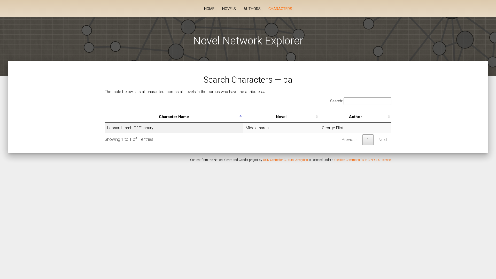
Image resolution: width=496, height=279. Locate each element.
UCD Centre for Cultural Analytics (285, 160)
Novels (229, 9)
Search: (336, 101)
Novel (281, 116)
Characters (280, 9)
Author (355, 116)
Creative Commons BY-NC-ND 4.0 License (362, 160)
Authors (252, 9)
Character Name (174, 116)
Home (209, 9)
